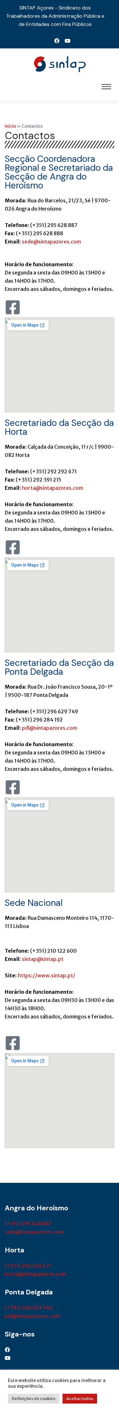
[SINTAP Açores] (60, 63)
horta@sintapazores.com (52, 488)
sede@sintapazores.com (34, 1232)
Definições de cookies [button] (34, 1398)
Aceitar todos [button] (79, 1398)
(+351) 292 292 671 (28, 1265)
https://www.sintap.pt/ (46, 975)
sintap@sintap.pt (42, 959)
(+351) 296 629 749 (29, 1308)
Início (10, 126)
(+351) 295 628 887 (28, 1223)
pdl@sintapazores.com (49, 728)
